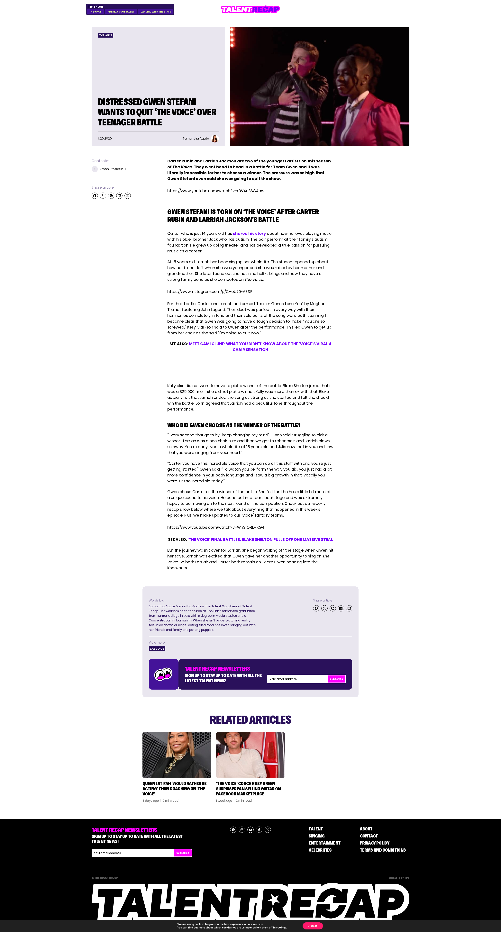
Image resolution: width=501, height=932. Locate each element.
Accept (312, 926)
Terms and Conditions (383, 850)
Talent (316, 828)
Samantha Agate (162, 606)
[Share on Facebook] (95, 196)
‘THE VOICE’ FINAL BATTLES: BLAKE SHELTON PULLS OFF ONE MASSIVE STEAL (260, 539)
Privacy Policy (374, 843)
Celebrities (320, 850)
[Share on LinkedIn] (119, 196)
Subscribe (336, 679)
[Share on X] (103, 196)
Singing (316, 835)
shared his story (249, 233)
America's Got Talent (121, 11)
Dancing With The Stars (156, 11)
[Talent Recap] (250, 9)
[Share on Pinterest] (111, 196)
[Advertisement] (250, 367)
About (366, 828)
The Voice (95, 11)
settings (281, 927)
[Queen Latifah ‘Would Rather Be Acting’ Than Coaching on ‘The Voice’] (176, 755)
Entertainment (325, 843)
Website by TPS (399, 877)
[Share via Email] (127, 196)
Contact (369, 835)
